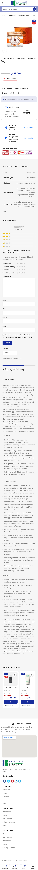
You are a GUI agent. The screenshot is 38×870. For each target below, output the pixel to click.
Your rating (7, 264)
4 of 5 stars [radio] (22, 263)
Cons (4, 309)
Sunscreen (6, 800)
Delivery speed (8, 273)
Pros (4, 300)
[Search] (34, 9)
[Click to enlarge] (5, 51)
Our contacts (7, 819)
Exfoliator (7, 690)
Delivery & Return (9, 822)
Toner (5, 803)
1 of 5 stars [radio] (18, 263)
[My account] (35, 3)
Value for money (9, 267)
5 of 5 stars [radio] (24, 263)
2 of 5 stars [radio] (19, 263)
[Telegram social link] (19, 93)
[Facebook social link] (9, 93)
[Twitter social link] (11, 93)
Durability (6, 270)
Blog (4, 834)
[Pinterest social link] (13, 93)
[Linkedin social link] (16, 93)
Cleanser (24, 690)
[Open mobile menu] (3, 3)
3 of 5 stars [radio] (21, 263)
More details (28, 127)
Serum (5, 793)
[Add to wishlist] (15, 675)
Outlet (5, 825)
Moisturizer (6, 790)
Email (5, 326)
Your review (7, 276)
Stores (5, 815)
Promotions (7, 812)
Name (5, 317)
